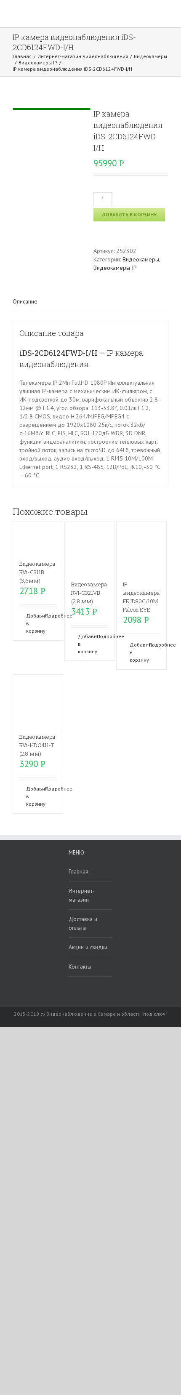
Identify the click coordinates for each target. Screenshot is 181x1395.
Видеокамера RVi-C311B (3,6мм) (37, 572)
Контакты (80, 966)
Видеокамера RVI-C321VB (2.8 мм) (89, 592)
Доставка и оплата (83, 923)
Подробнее (50, 615)
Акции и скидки (88, 947)
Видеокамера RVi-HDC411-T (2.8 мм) (37, 745)
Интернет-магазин (82, 895)
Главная (78, 871)
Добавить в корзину (129, 214)
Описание (25, 301)
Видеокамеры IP (115, 268)
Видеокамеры (140, 259)
